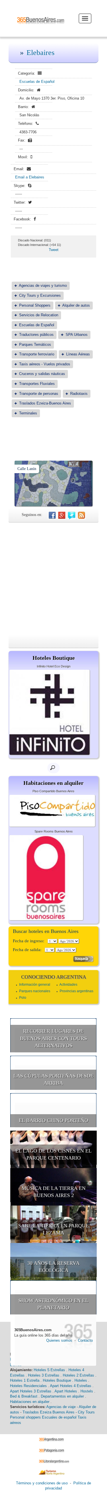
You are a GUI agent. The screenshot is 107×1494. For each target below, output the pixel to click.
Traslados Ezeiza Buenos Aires (48, 1412)
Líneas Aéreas (78, 354)
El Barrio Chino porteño (53, 1120)
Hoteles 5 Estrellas (49, 1370)
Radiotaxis (79, 393)
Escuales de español (59, 1417)
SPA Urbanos (77, 334)
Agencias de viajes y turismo (43, 285)
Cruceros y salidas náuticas (42, 374)
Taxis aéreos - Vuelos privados (44, 364)
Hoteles (80, 1380)
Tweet (53, 250)
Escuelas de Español (36, 81)
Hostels (86, 1391)
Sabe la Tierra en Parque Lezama (53, 1229)
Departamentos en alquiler (62, 1396)
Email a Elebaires (29, 177)
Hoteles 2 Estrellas (78, 1375)
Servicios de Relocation (38, 315)
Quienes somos (59, 1340)
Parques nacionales (34, 991)
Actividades (68, 985)
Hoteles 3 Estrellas (43, 1375)
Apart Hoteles (65, 1391)
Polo (22, 998)
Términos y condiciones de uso (42, 1483)
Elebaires (40, 53)
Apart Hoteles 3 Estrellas (30, 1391)
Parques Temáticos (35, 344)
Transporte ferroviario (36, 354)
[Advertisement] (53, 578)
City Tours (86, 1412)
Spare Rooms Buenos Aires (54, 831)
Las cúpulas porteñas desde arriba (53, 1079)
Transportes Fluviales (37, 384)
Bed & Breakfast (23, 1396)
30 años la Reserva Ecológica (53, 1266)
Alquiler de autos (76, 305)
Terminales (28, 413)
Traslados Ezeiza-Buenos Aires (45, 403)
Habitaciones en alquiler (29, 1402)
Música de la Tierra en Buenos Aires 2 (54, 1191)
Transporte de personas (38, 393)
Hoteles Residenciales (28, 1386)
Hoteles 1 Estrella (24, 1380)
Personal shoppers (25, 1417)
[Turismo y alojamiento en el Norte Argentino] (53, 1472)
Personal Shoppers (35, 305)
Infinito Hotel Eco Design (53, 666)
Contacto (85, 1340)
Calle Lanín (26, 469)
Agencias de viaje (61, 1407)
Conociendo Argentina (53, 977)
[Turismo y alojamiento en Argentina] (53, 1439)
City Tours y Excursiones (40, 295)
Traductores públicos (36, 334)
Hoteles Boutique (57, 1380)
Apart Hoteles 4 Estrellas (70, 1386)
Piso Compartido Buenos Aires (53, 791)
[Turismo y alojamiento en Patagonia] (53, 1450)
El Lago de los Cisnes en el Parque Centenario (53, 1154)
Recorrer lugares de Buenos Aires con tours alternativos (53, 1038)
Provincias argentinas (76, 991)
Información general (34, 985)
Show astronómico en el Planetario (53, 1304)
